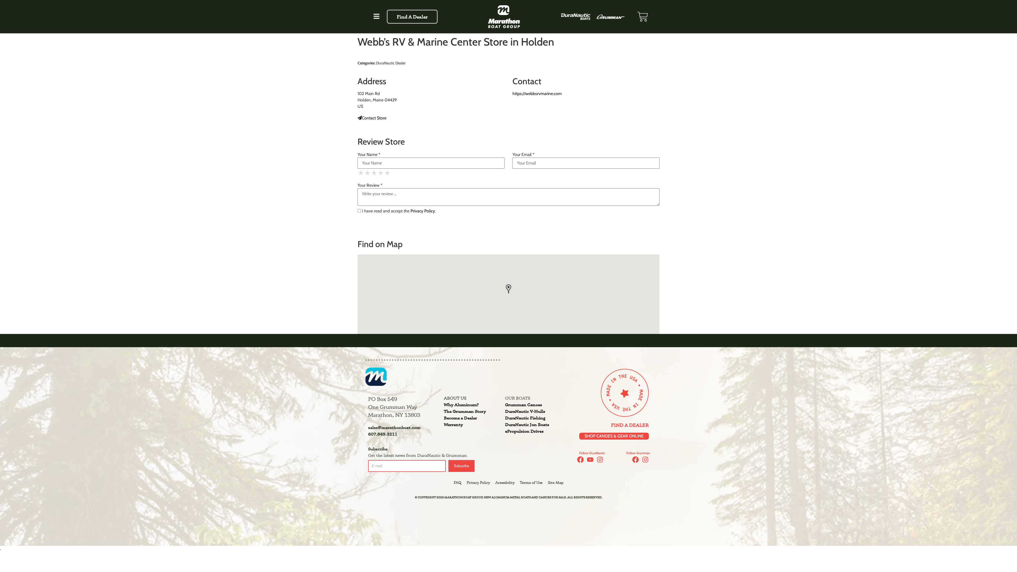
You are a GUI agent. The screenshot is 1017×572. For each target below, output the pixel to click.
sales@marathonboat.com (394, 427)
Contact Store (374, 117)
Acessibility (505, 482)
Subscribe (461, 465)
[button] (376, 17)
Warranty (453, 424)
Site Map (555, 482)
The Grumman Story (465, 411)
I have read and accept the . (398, 211)
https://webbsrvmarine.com (537, 93)
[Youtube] (590, 459)
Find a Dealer (630, 425)
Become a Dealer (460, 418)
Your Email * (523, 155)
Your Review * (370, 185)
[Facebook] (580, 459)
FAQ (457, 482)
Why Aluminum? (461, 404)
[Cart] (642, 16)
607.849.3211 (382, 434)
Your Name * (369, 155)
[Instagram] (600, 459)
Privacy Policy (423, 210)
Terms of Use (531, 482)
